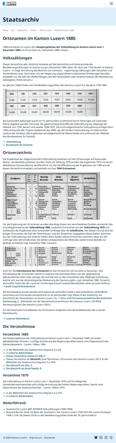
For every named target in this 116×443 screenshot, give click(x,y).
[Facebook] (111, 438)
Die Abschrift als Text (18, 365)
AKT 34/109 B (35, 409)
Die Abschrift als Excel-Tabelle (22, 368)
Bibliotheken (26, 352)
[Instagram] (106, 438)
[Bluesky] (95, 438)
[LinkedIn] (101, 438)
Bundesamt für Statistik (19, 144)
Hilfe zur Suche (45, 30)
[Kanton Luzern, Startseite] (9, 4)
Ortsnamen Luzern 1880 (64, 30)
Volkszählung (13, 141)
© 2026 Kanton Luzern (15, 437)
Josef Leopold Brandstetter (20, 286)
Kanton (5, 30)
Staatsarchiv (22, 30)
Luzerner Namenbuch (17, 318)
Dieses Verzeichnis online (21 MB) (24, 356)
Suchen (33, 30)
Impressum (35, 437)
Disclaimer (49, 437)
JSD (13, 30)
